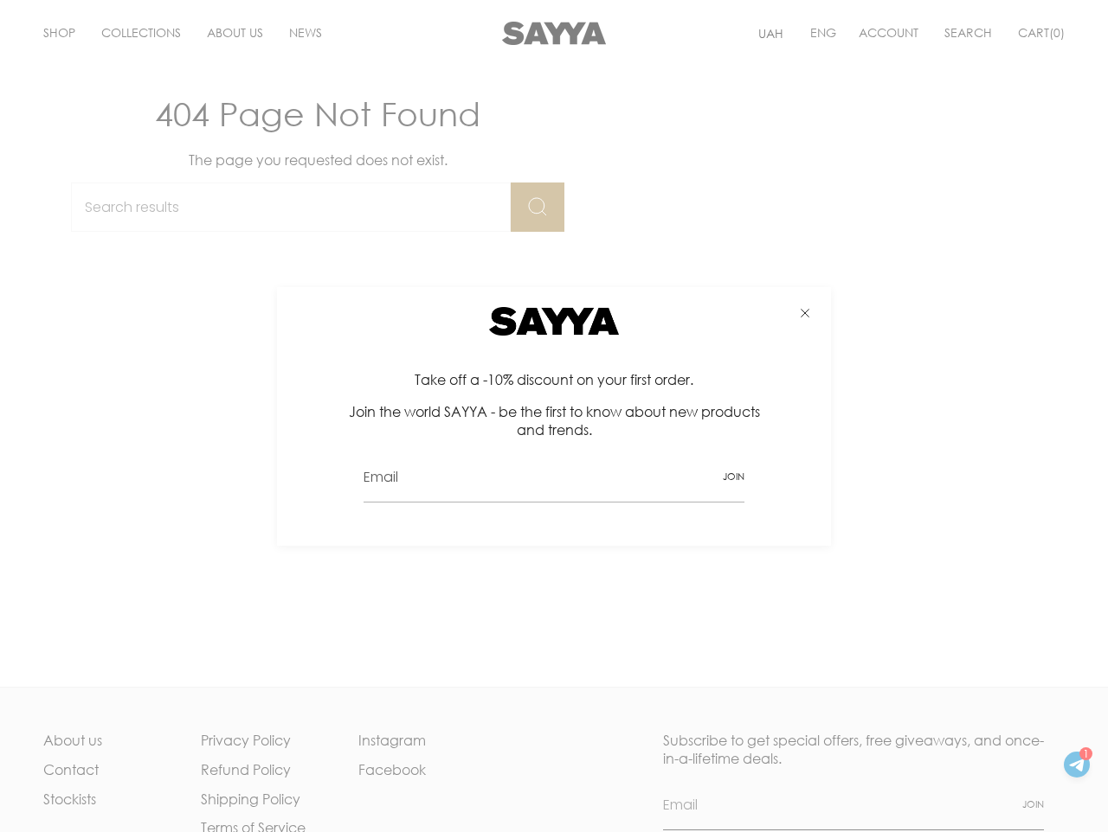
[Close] (805, 313)
